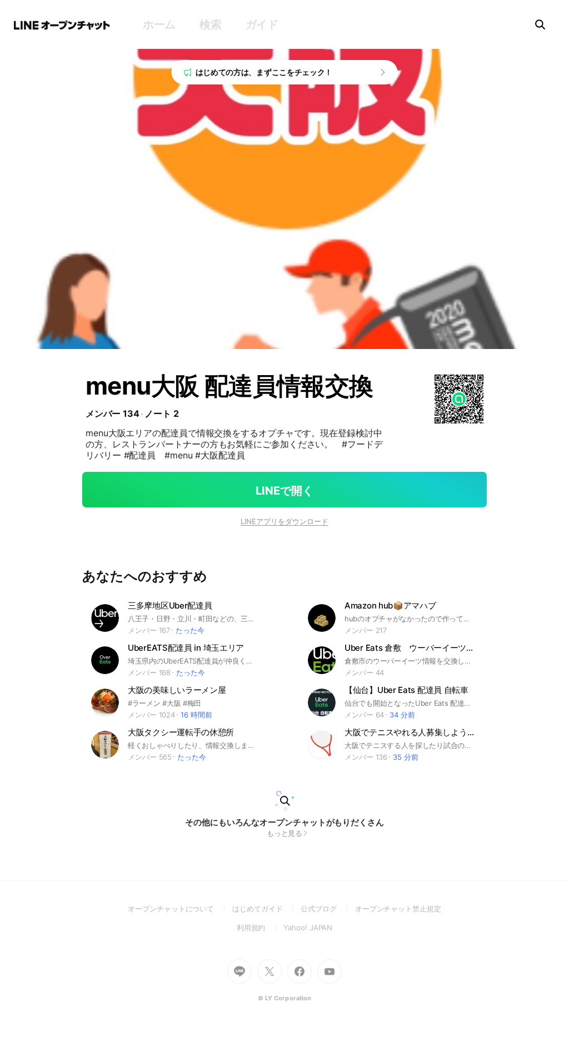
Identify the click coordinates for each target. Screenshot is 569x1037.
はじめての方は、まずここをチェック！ (264, 72)
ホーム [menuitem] (159, 24)
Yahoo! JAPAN (307, 927)
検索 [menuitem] (210, 24)
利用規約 (260, 927)
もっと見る (285, 833)
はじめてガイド (266, 908)
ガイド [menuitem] (262, 24)
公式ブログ (328, 908)
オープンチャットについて (180, 908)
